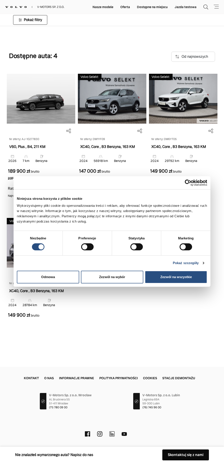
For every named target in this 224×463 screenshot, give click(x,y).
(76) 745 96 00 (151, 407)
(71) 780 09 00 (58, 407)
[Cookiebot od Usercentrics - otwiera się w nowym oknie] (188, 182)
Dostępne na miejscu (152, 7)
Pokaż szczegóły (186, 263)
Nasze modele (103, 7)
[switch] (87, 246)
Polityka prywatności (118, 378)
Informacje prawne (76, 378)
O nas (49, 378)
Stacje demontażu (178, 378)
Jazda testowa (185, 7)
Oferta (125, 7)
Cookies (150, 378)
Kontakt (31, 378)
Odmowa (48, 277)
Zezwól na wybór (112, 277)
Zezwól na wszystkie (176, 277)
